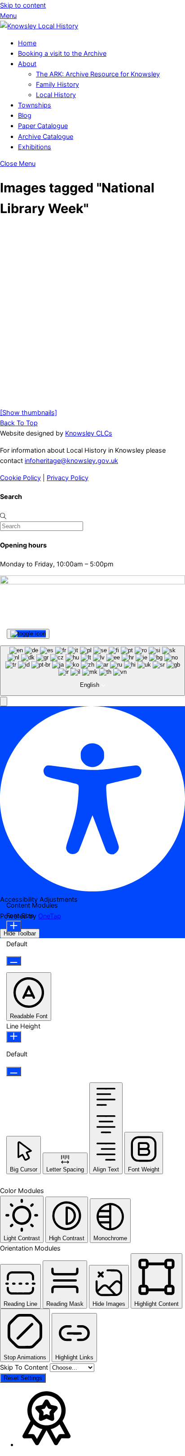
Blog (24, 115)
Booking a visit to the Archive (62, 53)
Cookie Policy (20, 477)
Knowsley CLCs (88, 433)
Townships (34, 105)
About (27, 63)
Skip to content (23, 5)
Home (27, 43)
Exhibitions (34, 147)
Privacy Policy (67, 477)
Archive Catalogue (45, 136)
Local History (56, 94)
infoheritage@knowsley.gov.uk (71, 460)
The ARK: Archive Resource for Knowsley (98, 74)
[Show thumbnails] (28, 412)
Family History (57, 84)
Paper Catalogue (43, 125)
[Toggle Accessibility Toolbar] (28, 634)
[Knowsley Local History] (39, 26)
